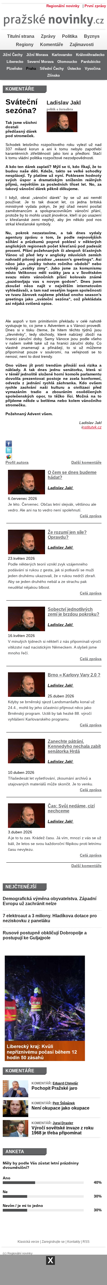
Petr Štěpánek (64, 1103)
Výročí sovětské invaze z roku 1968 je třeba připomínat (63, 1130)
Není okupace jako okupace (60, 1108)
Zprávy (48, 36)
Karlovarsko (62, 55)
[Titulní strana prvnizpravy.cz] (52, 31)
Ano (6, 1178)
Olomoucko (67, 62)
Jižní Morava (37, 55)
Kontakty (73, 1242)
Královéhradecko (90, 55)
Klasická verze (28, 1242)
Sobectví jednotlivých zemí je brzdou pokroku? (73, 612)
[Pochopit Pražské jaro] (15, 1096)
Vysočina (92, 68)
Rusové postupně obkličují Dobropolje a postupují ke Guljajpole (45, 935)
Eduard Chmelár (65, 1083)
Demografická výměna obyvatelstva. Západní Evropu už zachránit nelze (49, 901)
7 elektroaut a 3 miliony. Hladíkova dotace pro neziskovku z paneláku (50, 918)
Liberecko (15, 62)
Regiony (24, 44)
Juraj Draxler (63, 1123)
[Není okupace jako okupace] (15, 1115)
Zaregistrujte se (53, 1242)
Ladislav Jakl (64, 103)
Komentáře (51, 44)
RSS (86, 1242)
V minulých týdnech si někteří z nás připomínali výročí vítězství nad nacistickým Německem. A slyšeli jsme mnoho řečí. (54, 647)
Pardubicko (90, 62)
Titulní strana (20, 36)
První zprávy (95, 6)
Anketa (14, 1151)
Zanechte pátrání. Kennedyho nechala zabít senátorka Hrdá (74, 746)
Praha (31, 68)
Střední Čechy (52, 68)
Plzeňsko (14, 68)
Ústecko (74, 68)
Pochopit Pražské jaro (54, 1088)
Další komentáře (86, 462)
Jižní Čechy (12, 55)
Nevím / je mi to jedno (23, 1205)
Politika (69, 36)
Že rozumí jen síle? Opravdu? (67, 535)
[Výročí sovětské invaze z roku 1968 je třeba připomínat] (15, 1135)
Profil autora (17, 462)
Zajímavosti (82, 44)
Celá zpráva (91, 516)
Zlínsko (53, 75)
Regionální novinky (62, 6)
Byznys (92, 36)
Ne (5, 1192)
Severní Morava (40, 62)
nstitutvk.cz (92, 427)
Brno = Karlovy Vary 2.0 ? (74, 674)
